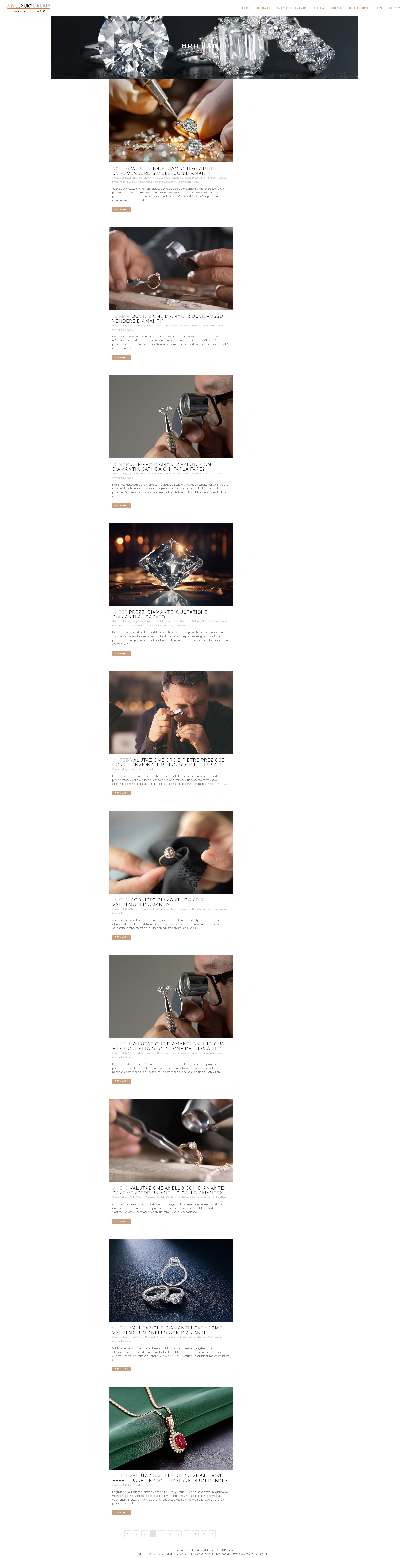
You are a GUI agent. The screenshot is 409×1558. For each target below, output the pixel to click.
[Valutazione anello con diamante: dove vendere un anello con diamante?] (171, 1140)
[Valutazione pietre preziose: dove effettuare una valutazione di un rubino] (171, 1428)
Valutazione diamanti (150, 181)
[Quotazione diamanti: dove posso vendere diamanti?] (171, 268)
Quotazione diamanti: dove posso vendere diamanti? (167, 319)
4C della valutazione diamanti (172, 177)
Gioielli (133, 181)
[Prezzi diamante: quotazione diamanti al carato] (171, 564)
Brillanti (195, 177)
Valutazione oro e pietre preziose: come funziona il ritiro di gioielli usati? (169, 762)
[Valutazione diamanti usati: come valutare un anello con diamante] (171, 1280)
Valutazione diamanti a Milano (181, 181)
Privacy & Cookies (260, 1554)
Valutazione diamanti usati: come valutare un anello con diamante (167, 1330)
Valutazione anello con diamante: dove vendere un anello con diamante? (168, 1190)
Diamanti (206, 177)
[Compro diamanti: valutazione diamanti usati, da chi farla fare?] (171, 416)
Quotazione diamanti (169, 325)
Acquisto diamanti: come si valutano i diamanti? (158, 902)
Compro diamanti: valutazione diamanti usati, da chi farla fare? (163, 467)
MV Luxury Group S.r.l (181, 1554)
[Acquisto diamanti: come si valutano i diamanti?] (171, 852)
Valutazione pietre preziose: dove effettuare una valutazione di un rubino (169, 1478)
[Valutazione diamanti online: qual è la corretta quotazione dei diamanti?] (171, 996)
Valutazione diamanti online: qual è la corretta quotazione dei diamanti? (169, 1046)
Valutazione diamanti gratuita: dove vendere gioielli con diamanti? (164, 171)
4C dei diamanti (144, 177)
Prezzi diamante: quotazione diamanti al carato (160, 615)
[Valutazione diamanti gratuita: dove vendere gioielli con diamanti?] (171, 120)
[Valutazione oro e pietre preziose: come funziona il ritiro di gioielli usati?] (171, 712)
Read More (121, 209)
